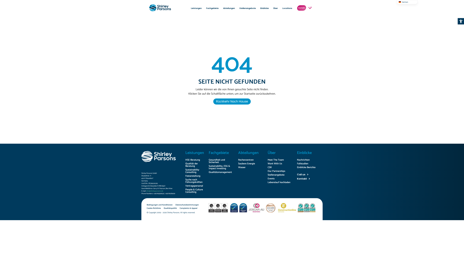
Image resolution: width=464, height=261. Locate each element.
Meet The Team (276, 160)
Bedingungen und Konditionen (160, 205)
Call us (301, 174)
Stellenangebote (276, 175)
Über (272, 153)
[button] (461, 21)
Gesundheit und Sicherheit (217, 161)
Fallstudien (302, 164)
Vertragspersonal (194, 186)
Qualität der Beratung (191, 165)
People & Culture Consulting (194, 191)
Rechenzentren (246, 160)
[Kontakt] (309, 179)
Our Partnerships (276, 171)
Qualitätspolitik (170, 208)
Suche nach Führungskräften (194, 181)
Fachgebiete (219, 153)
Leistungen (194, 153)
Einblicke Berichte (306, 167)
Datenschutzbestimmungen (187, 205)
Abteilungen (248, 153)
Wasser (242, 167)
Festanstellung (192, 176)
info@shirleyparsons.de (154, 191)
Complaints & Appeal (188, 208)
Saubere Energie (246, 164)
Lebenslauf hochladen (279, 182)
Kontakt (302, 178)
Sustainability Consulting (192, 171)
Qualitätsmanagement (220, 172)
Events (271, 179)
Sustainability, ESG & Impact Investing (219, 167)
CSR (270, 167)
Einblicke (304, 153)
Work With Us (275, 164)
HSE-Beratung (192, 160)
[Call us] (308, 174)
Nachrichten (303, 160)
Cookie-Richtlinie (154, 208)
